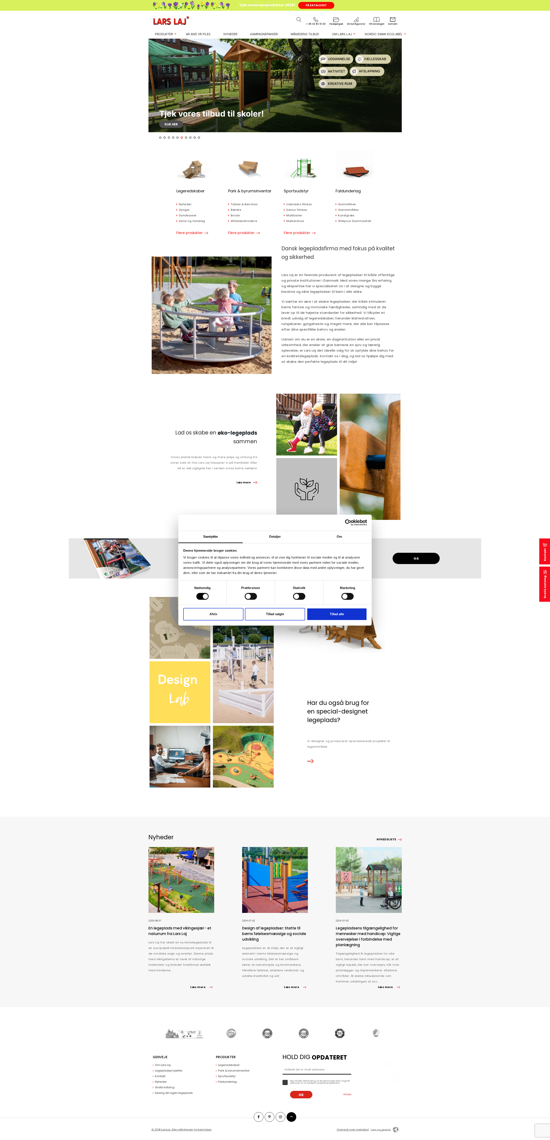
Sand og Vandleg (192, 221)
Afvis (213, 614)
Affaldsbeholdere (244, 221)
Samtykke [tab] (210, 536)
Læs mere (244, 482)
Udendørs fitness (299, 204)
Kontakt (545, 554)
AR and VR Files (198, 34)
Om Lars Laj (342, 34)
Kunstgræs (346, 215)
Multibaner (294, 215)
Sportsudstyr (296, 191)
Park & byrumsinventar (250, 191)
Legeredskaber (190, 191)
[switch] (251, 596)
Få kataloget (316, 5)
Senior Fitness (296, 210)
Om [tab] (339, 536)
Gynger (184, 210)
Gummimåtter (348, 210)
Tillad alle (337, 614)
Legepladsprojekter (169, 1071)
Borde (235, 215)
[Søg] (298, 19)
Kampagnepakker (264, 34)
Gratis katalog (545, 586)
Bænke (236, 210)
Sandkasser (188, 215)
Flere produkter (189, 233)
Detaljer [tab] (275, 536)
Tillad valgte (275, 614)
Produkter (164, 34)
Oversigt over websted (353, 1130)
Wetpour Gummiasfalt (354, 221)
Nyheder (230, 34)
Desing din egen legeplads (174, 1093)
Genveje (160, 1057)
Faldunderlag (348, 191)
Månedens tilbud (305, 34)
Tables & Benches (244, 204)
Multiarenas (295, 221)
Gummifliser (347, 204)
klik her (171, 124)
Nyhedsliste (386, 839)
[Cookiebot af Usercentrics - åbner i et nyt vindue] (348, 522)
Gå (416, 558)
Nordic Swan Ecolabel (384, 34)
